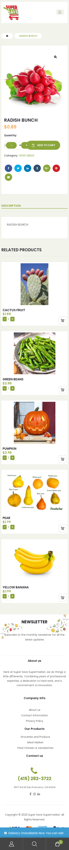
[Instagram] (34, 794)
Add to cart (46, 145)
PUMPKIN (9, 448)
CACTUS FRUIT (14, 310)
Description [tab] (11, 206)
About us (34, 710)
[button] (55, 56)
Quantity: (10, 135)
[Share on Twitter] (18, 168)
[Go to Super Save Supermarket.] (7, 36)
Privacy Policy (34, 721)
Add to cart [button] (62, 320)
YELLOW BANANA (16, 587)
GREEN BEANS (13, 379)
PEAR (6, 518)
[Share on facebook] (8, 168)
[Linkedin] (38, 794)
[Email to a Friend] (8, 177)
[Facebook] (30, 794)
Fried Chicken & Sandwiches (35, 748)
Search (34, 844)
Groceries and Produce (35, 737)
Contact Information (34, 715)
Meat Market (35, 742)
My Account (11, 844)
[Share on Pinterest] (56, 168)
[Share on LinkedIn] (27, 168)
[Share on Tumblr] (37, 168)
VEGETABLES (26, 155)
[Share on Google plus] (46, 168)
